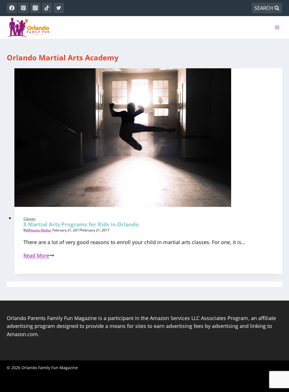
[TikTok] (47, 8)
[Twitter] (59, 8)
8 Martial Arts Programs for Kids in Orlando (81, 224)
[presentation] (148, 137)
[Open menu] (277, 27)
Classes (29, 218)
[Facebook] (12, 8)
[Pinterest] (23, 8)
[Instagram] (35, 8)
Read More (38, 255)
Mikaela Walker (39, 230)
